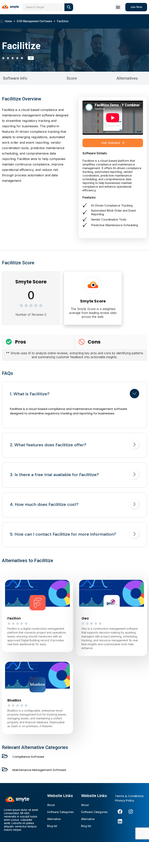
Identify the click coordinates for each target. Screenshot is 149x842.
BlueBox (14, 700)
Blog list (52, 826)
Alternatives (127, 78)
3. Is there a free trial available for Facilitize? (54, 475)
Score (72, 78)
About (51, 805)
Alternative (54, 819)
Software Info (15, 78)
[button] (118, 7)
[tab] (74, 394)
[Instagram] (130, 811)
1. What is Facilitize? (29, 394)
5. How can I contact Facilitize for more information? (63, 534)
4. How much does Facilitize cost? (44, 504)
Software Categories (60, 812)
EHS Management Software (34, 21)
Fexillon (14, 618)
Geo (85, 618)
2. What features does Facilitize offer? (48, 445)
